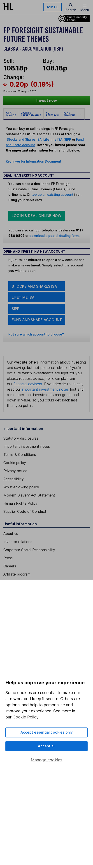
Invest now (46, 100)
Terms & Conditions (19, 454)
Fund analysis (69, 114)
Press (8, 558)
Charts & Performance (31, 114)
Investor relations (17, 541)
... (81, 114)
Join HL (52, 7)
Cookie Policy (26, 717)
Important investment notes (26, 446)
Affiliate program (16, 574)
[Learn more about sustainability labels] (73, 18)
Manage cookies (47, 760)
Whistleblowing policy (21, 487)
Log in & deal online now (36, 215)
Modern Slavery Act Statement (29, 495)
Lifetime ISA (52, 139)
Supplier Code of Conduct (24, 511)
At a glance (11, 114)
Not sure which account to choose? (36, 334)
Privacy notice (15, 471)
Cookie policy (14, 462)
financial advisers (28, 384)
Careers (9, 566)
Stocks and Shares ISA (24, 139)
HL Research (52, 114)
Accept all (47, 746)
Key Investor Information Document (33, 161)
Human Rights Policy (20, 503)
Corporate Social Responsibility (29, 550)
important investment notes (45, 389)
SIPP (67, 139)
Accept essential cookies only (46, 732)
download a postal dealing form (54, 236)
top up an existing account (52, 194)
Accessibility (13, 479)
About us (10, 533)
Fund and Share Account (37, 319)
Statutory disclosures (20, 438)
